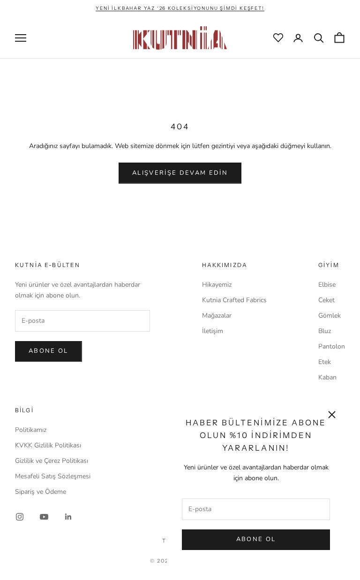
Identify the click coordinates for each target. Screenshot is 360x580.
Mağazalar (217, 315)
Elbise (327, 284)
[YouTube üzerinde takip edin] (44, 516)
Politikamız (30, 429)
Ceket (326, 300)
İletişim (212, 331)
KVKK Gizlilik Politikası (48, 445)
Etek (324, 361)
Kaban (327, 377)
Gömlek (329, 315)
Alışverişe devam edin (180, 173)
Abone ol (48, 351)
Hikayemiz (217, 284)
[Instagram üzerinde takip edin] (19, 516)
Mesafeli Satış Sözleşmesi (52, 476)
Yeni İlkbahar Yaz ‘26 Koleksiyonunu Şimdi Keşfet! (180, 8)
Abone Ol (256, 539)
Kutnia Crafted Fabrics (234, 300)
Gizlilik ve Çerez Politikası (51, 460)
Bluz (324, 331)
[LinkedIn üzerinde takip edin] (68, 516)
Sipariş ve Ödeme (40, 491)
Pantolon (331, 346)
